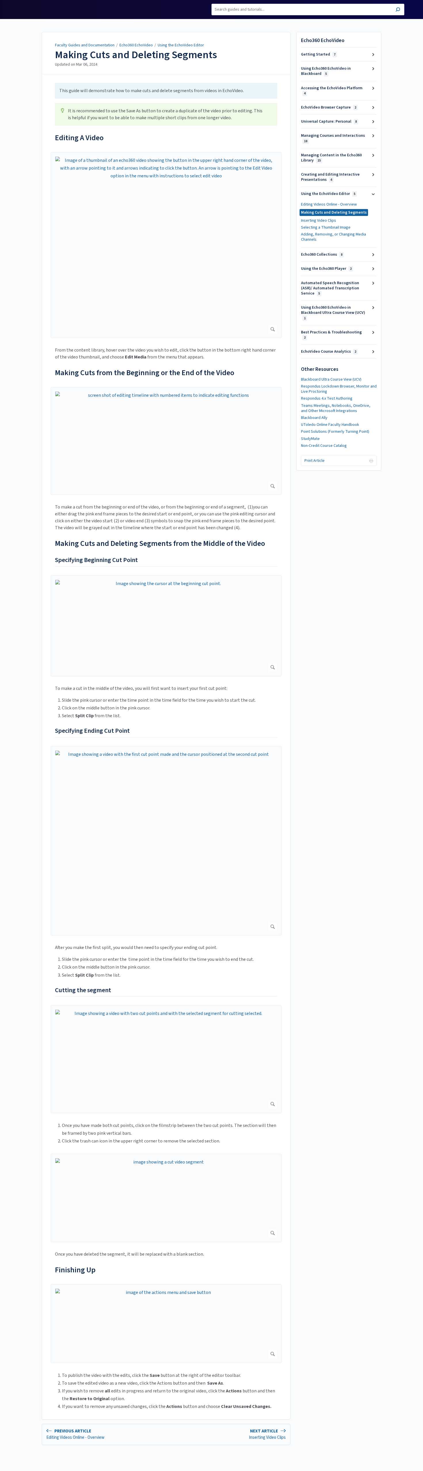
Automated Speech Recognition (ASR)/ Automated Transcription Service (330, 288)
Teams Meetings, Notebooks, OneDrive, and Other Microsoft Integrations (335, 408)
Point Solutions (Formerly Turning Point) (335, 431)
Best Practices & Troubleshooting (331, 334)
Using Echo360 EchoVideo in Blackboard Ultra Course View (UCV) (333, 312)
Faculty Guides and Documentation (85, 45)
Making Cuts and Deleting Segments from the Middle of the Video (160, 543)
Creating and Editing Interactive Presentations (330, 177)
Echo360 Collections (321, 254)
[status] (166, 90)
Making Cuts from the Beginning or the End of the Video (144, 372)
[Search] (398, 10)
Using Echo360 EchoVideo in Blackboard (326, 71)
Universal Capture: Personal (329, 121)
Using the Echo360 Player (326, 269)
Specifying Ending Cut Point (92, 731)
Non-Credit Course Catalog (324, 446)
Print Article (314, 461)
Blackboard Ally (314, 418)
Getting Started (318, 54)
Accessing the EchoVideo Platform (332, 90)
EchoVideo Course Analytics (328, 351)
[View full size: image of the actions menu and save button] (166, 1323)
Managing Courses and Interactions (333, 138)
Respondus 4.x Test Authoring (326, 398)
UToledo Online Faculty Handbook (330, 425)
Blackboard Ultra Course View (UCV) (331, 379)
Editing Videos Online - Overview (329, 204)
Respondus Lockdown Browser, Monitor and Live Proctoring (339, 389)
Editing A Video (79, 137)
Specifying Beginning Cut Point (96, 560)
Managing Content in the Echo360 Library (331, 157)
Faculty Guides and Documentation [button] (38, 6)
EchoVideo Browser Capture (328, 107)
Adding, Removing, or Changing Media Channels (333, 236)
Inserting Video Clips (318, 220)
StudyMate (310, 439)
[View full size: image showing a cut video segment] (166, 1197)
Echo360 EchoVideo (136, 45)
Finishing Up (75, 1270)
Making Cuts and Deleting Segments (136, 55)
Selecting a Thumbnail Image (325, 227)
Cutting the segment (83, 990)
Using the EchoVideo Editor (181, 45)
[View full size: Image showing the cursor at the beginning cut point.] (166, 626)
